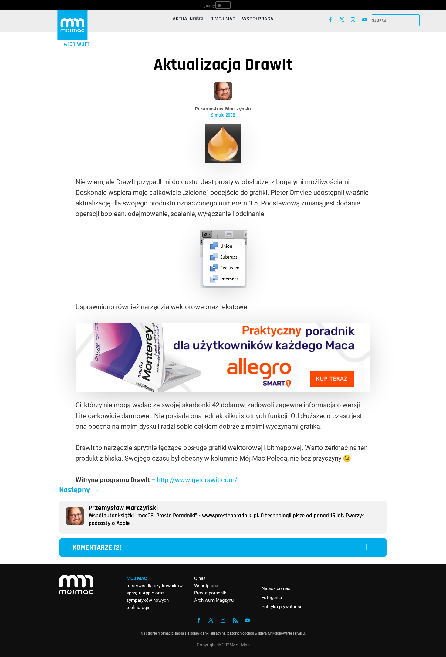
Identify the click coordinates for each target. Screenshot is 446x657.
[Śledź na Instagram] (353, 19)
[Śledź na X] (341, 19)
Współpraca (257, 19)
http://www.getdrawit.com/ (197, 480)
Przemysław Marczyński (223, 108)
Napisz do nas (276, 588)
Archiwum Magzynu (214, 600)
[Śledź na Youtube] (364, 19)
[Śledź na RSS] (235, 620)
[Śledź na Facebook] (330, 19)
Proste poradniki (211, 593)
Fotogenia (272, 597)
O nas (200, 578)
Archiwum (77, 44)
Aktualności (188, 19)
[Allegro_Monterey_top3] (223, 390)
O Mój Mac (222, 19)
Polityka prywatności (283, 606)
